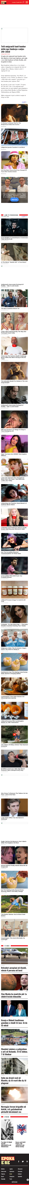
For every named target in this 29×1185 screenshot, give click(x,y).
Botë (11, 1174)
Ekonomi (20, 1169)
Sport (2, 1176)
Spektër (20, 1176)
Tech (11, 1179)
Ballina (3, 1169)
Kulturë (20, 1174)
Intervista (3, 1171)
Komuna (20, 1171)
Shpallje (3, 1179)
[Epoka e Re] (3, 3)
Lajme (11, 1169)
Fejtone (3, 1174)
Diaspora (12, 1176)
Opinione (12, 1171)
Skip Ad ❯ (23, 201)
